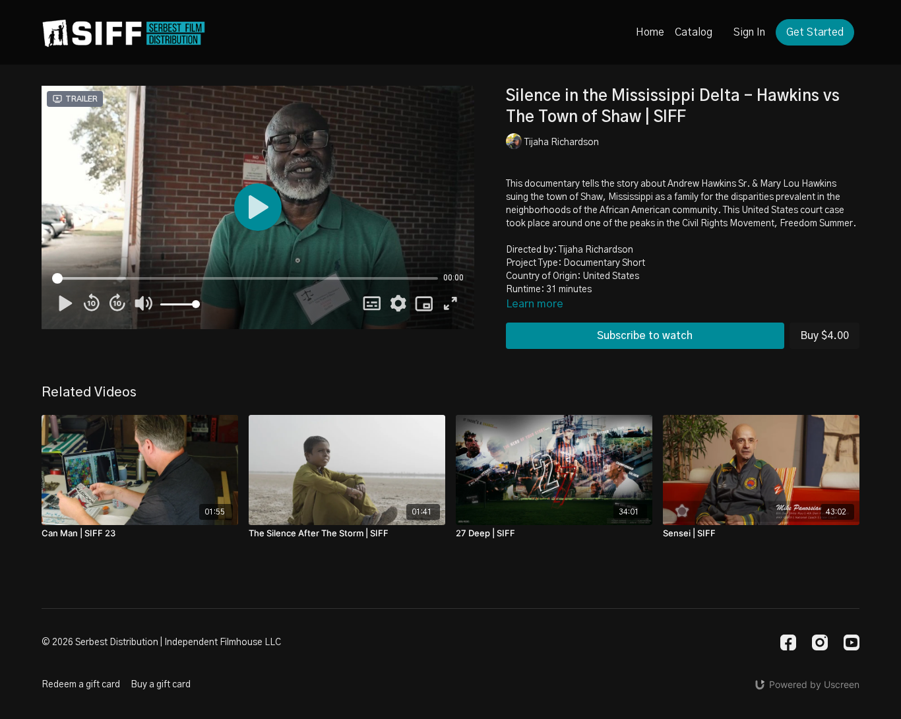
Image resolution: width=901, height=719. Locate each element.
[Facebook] (788, 642)
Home (650, 32)
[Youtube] (851, 642)
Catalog (693, 32)
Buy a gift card (161, 684)
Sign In (749, 32)
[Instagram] (820, 642)
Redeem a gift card (81, 684)
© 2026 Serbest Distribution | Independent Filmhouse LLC (161, 642)
